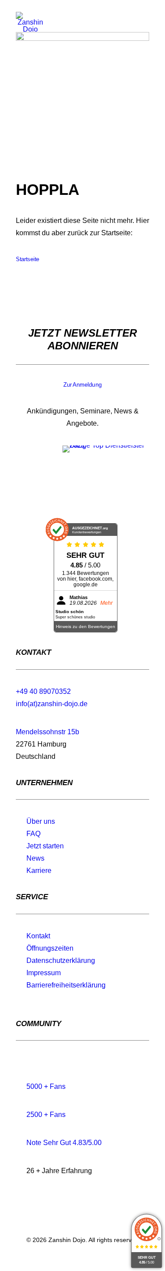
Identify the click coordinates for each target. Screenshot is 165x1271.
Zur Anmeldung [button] (82, 385)
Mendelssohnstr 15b (47, 732)
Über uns (40, 821)
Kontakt (38, 936)
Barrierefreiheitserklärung (66, 985)
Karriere (38, 870)
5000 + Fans (46, 1086)
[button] (145, 27)
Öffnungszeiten (49, 948)
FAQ (33, 833)
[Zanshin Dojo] (30, 22)
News (35, 858)
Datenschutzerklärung (60, 960)
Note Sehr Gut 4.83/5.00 (64, 1142)
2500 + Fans (46, 1114)
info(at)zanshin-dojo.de (52, 703)
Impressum (43, 973)
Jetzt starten (45, 846)
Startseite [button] (28, 259)
